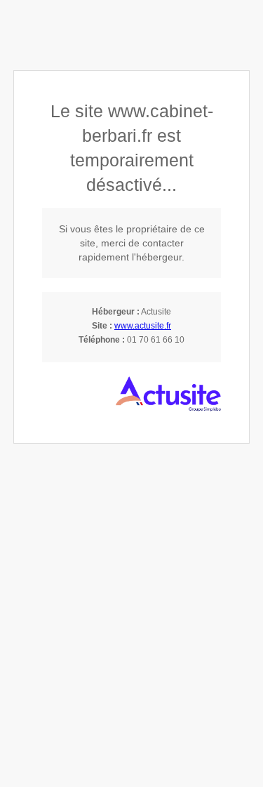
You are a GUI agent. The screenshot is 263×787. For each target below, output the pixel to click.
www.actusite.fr (142, 326)
